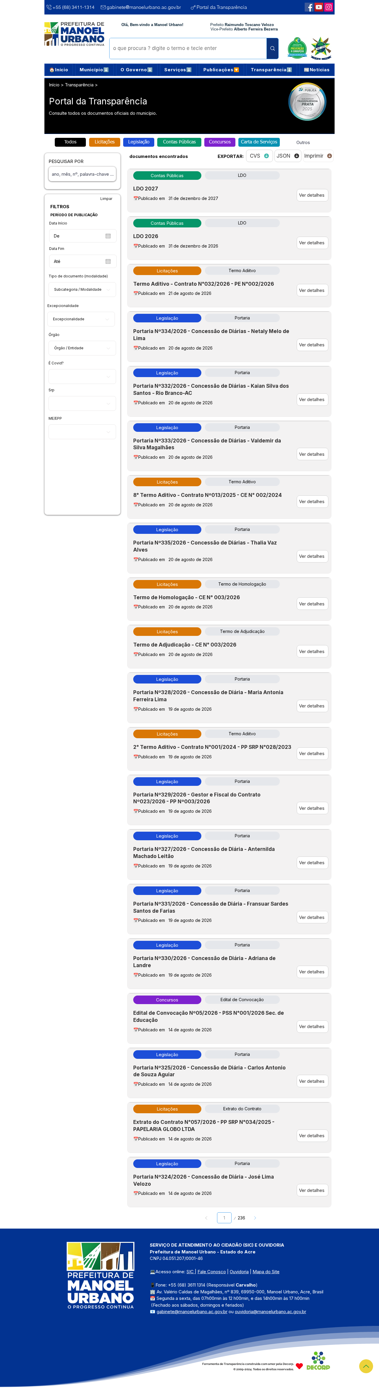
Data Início (58, 223)
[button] (94, 70)
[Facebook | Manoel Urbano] (309, 7)
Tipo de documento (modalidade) (78, 276)
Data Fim (56, 249)
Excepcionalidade (63, 306)
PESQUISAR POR (66, 161)
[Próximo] (254, 1217)
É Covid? (56, 363)
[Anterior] (206, 1217)
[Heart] (299, 1366)
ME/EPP (55, 418)
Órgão (54, 335)
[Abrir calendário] (108, 236)
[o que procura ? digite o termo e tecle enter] (272, 48)
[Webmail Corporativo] (328, 7)
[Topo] (366, 1366)
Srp (51, 390)
